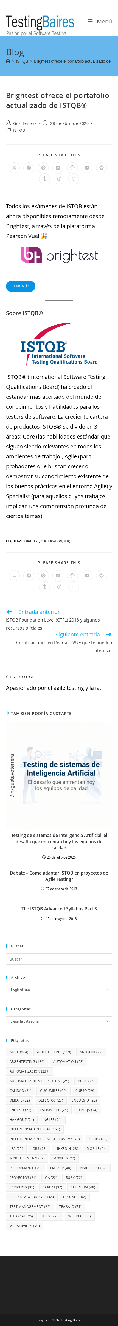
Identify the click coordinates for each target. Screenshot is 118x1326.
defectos (50, 1100)
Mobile (97, 1148)
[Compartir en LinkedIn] (57, 167)
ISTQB (19, 130)
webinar (79, 1216)
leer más (21, 286)
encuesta (84, 1100)
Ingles (52, 1119)
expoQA (87, 1110)
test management (30, 1206)
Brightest (31, 541)
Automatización (30, 1071)
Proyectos (23, 1177)
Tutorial (21, 1216)
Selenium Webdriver (32, 1197)
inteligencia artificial (35, 1129)
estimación (54, 1110)
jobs (39, 1148)
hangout (22, 1119)
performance (26, 1168)
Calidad (21, 1090)
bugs (86, 1081)
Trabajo (70, 1206)
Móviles (64, 1158)
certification (51, 541)
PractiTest (93, 1168)
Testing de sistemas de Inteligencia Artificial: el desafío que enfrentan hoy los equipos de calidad (59, 841)
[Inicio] (8, 61)
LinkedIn (66, 1148)
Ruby (74, 1177)
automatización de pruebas (39, 1081)
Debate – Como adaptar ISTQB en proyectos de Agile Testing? (59, 876)
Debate (20, 1100)
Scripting (22, 1187)
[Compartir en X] (14, 167)
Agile (19, 1052)
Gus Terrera (25, 123)
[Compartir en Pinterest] (43, 167)
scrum (52, 1187)
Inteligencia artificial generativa (45, 1139)
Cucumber (53, 1090)
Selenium (83, 1187)
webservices (25, 1226)
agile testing (54, 1052)
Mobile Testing (27, 1158)
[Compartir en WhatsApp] (73, 178)
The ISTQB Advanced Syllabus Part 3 (59, 909)
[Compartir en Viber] (72, 167)
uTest (51, 1216)
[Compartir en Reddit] (101, 167)
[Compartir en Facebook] (28, 167)
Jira (16, 1148)
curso (84, 1090)
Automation (68, 1061)
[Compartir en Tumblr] (44, 178)
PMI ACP (60, 1168)
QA (51, 1177)
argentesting (27, 1061)
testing (74, 1197)
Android (91, 1052)
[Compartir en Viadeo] (59, 178)
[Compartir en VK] (87, 167)
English (21, 1110)
